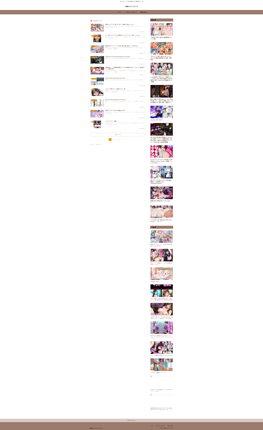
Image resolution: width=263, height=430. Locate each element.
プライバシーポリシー (160, 425)
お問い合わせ (170, 425)
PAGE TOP (132, 420)
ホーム (152, 425)
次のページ (118, 134)
